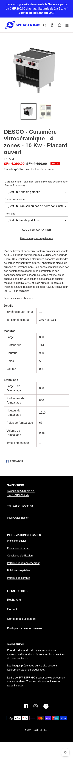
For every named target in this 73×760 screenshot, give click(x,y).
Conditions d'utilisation (20, 555)
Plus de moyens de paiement (36, 238)
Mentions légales (17, 540)
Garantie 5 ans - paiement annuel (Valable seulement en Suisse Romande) (36, 183)
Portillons (10, 213)
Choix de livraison (15, 199)
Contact (12, 609)
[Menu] (67, 25)
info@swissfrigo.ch (18, 517)
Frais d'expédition (14, 169)
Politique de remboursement (23, 562)
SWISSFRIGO (40, 730)
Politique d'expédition (19, 570)
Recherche (14, 599)
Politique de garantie (18, 577)
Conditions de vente (18, 548)
